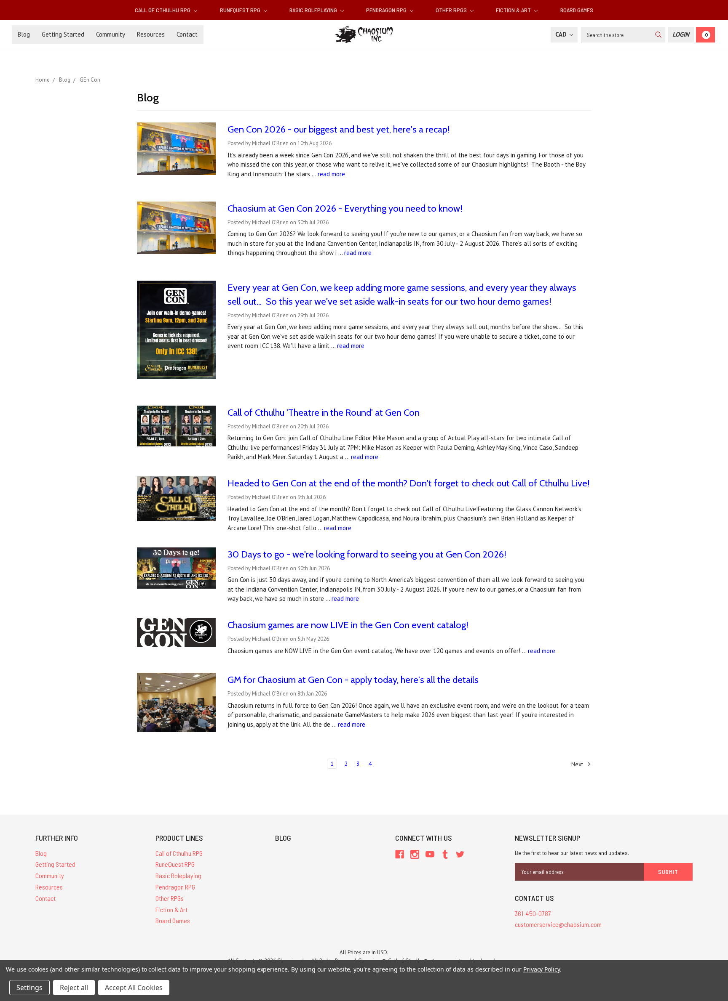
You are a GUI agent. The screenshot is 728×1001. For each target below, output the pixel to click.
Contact (187, 34)
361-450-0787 (533, 913)
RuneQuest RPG (241, 9)
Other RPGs (452, 9)
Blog (24, 34)
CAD (561, 34)
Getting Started (63, 34)
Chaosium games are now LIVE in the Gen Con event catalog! (348, 625)
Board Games (576, 9)
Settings (29, 987)
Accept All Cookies (134, 987)
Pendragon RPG (387, 9)
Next (578, 763)
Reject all (74, 987)
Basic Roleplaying (313, 9)
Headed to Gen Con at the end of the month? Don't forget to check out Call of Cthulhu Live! (409, 483)
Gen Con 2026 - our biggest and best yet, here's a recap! (339, 129)
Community (110, 34)
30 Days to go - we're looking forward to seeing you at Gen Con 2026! (367, 554)
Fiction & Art (514, 9)
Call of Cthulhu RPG (163, 9)
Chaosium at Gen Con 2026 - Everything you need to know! (345, 208)
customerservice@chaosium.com (558, 924)
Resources (151, 34)
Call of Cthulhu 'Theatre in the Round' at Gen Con (324, 412)
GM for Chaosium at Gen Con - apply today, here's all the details (353, 679)
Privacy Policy (541, 969)
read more (331, 174)
